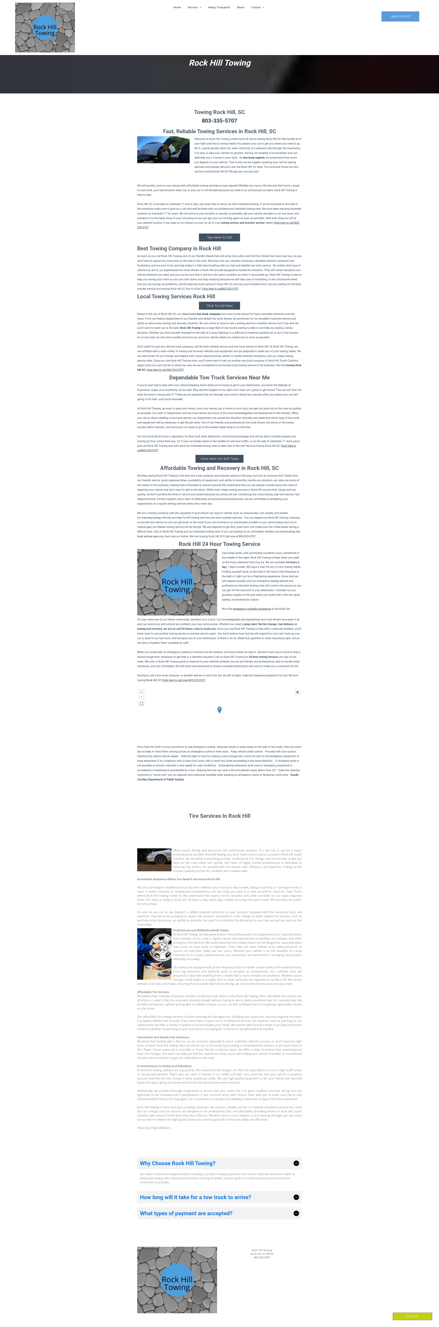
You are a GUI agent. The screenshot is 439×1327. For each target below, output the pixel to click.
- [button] (141, 697)
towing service (279, 581)
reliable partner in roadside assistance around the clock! (264, 1107)
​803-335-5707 (262, 1257)
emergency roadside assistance (252, 609)
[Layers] (297, 692)
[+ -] (219, 713)
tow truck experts (254, 157)
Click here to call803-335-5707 (220, 288)
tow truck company (208, 314)
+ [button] (141, 692)
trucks (269, 513)
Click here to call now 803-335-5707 (183, 680)
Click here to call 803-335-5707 (165, 370)
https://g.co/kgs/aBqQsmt (153, 1128)
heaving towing (151, 517)
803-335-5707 (219, 120)
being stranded (212, 1178)
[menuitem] (177, 7)
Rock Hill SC (153, 680)
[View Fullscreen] (141, 703)
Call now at (231, 536)
